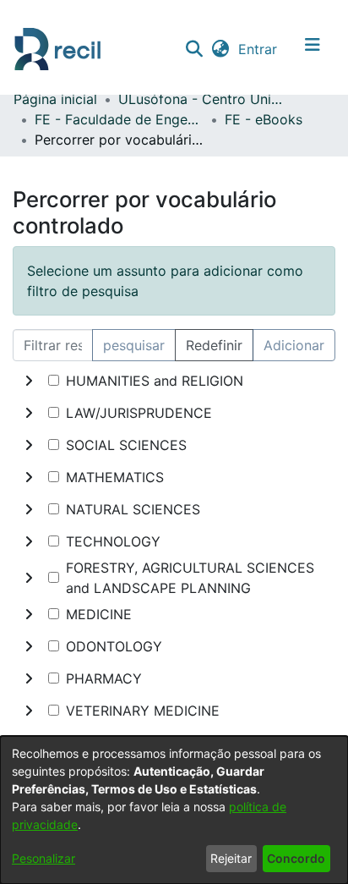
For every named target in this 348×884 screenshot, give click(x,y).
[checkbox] (53, 380)
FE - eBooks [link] (263, 119)
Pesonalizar (43, 858)
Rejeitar (231, 858)
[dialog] (174, 810)
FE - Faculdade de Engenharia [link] (119, 119)
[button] (193, 49)
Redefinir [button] (214, 345)
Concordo (296, 858)
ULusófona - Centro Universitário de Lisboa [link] (202, 99)
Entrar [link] (258, 49)
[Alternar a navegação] (312, 49)
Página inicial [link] (55, 99)
